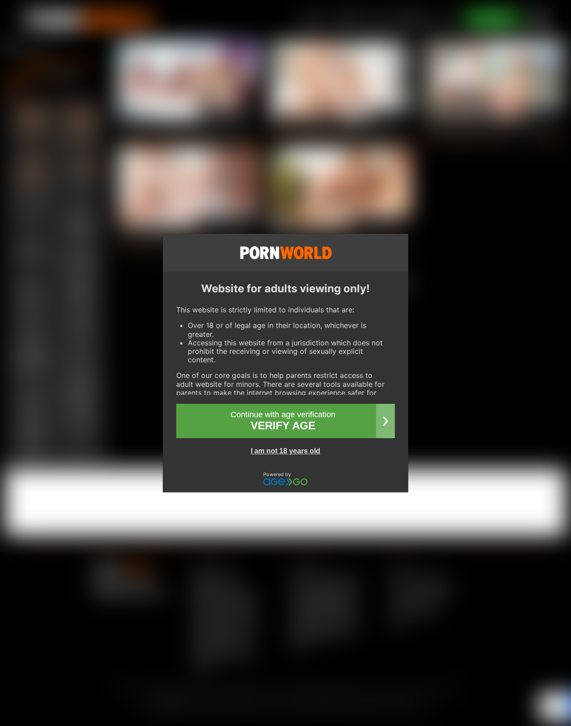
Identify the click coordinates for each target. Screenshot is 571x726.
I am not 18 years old (285, 451)
